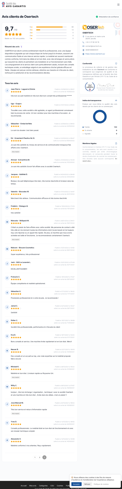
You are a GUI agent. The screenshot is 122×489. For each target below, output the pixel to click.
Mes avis (32, 486)
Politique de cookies (101, 484)
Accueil (23, 486)
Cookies (60, 486)
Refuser (87, 484)
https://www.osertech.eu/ (95, 54)
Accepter (76, 484)
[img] (21, 46)
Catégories (43, 486)
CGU (52, 486)
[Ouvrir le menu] (118, 5)
